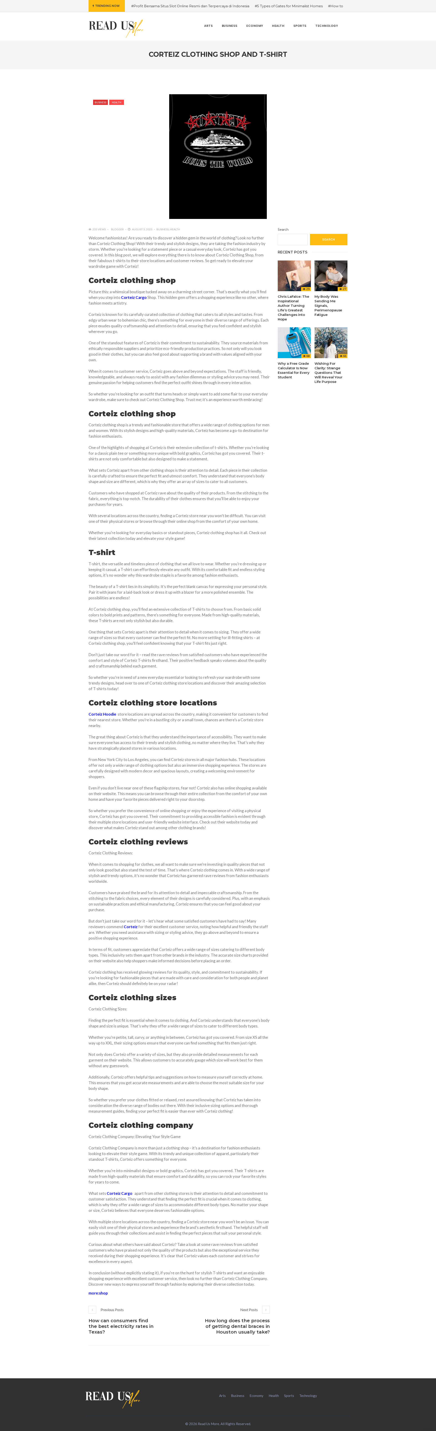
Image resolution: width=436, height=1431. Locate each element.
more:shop (98, 1293)
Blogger (117, 229)
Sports (289, 1396)
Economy (256, 1396)
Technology (308, 1396)
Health (116, 102)
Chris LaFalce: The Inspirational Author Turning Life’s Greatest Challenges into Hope (293, 307)
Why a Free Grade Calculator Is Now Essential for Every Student (293, 370)
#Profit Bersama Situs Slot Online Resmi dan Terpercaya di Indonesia (190, 6)
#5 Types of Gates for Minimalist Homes (289, 6)
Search (283, 230)
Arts (222, 1396)
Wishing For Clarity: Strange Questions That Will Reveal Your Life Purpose (328, 372)
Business (100, 102)
